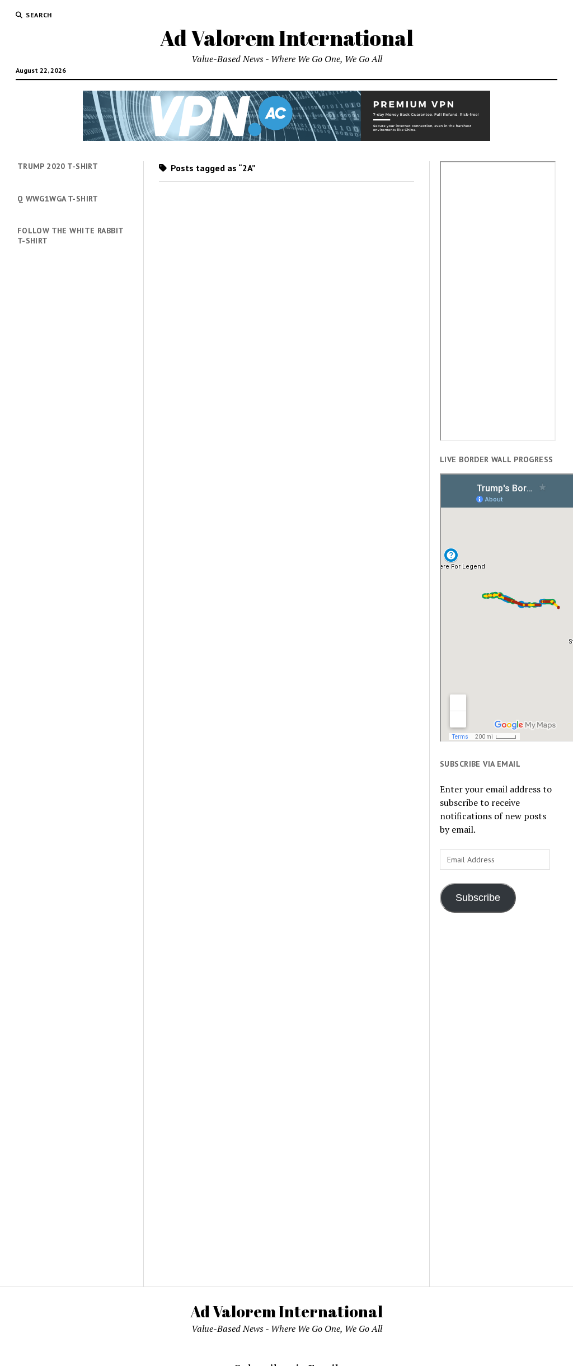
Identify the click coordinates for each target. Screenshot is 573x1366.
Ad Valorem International (287, 38)
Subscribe (477, 897)
